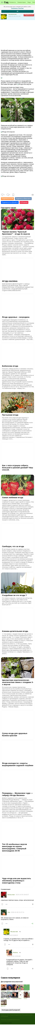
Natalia (8, 991)
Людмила (3, 991)
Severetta (26, 991)
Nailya (2, 998)
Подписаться (28, 15)
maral (13, 991)
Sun (9, 912)
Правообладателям (16, 1015)
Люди (29, 2)
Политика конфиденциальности (10, 1019)
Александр (15, 998)
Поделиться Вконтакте (23, 198)
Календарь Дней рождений (11, 1010)
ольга (19, 991)
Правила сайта (5, 1015)
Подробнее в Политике (17, 8)
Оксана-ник (14, 931)
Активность (12, 2)
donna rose (11, 894)
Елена (25, 998)
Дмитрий (3, 1006)
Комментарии (22, 2)
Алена (19, 998)
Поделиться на (10, 202)
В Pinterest (23, 202)
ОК (17, 11)
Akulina (15, 952)
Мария (8, 998)
